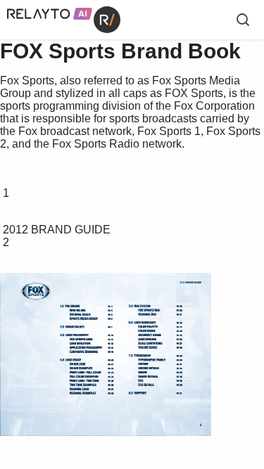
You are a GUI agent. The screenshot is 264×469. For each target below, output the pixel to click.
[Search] (243, 20)
